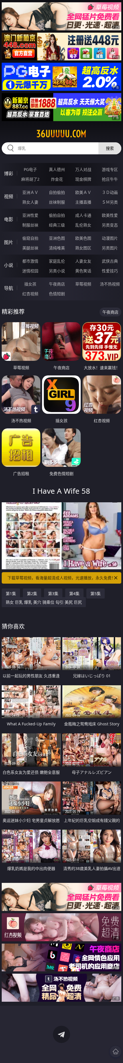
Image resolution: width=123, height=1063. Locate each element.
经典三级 (57, 225)
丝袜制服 (57, 202)
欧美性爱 (110, 215)
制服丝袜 (30, 225)
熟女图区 (83, 248)
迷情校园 (30, 270)
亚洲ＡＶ (30, 192)
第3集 (53, 593)
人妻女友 (83, 261)
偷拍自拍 (57, 215)
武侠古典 (110, 261)
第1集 (11, 593)
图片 (8, 242)
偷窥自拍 (30, 238)
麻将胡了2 (30, 179)
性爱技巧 (110, 270)
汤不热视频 (110, 284)
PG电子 (30, 169)
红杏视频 (30, 293)
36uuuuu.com (61, 133)
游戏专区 (110, 169)
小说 (8, 265)
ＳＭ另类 (110, 202)
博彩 (8, 173)
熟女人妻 (30, 202)
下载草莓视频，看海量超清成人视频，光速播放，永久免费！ (61, 577)
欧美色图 (83, 238)
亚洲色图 (57, 238)
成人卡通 (83, 215)
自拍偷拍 (57, 192)
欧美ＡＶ (83, 192)
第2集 (32, 593)
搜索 (110, 148)
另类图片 (110, 248)
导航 (8, 288)
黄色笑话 (83, 270)
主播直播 (83, 202)
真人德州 (57, 169)
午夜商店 (57, 284)
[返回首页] (115, 1051)
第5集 (95, 593)
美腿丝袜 (30, 248)
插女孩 (30, 284)
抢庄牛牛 (110, 179)
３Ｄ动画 (110, 192)
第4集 (74, 593)
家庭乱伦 (57, 261)
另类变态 (110, 225)
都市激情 (30, 261)
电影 (8, 219)
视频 (8, 196)
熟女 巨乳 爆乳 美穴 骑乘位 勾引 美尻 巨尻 (44, 602)
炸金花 (57, 179)
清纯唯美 (57, 248)
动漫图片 (110, 238)
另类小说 (57, 270)
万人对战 (83, 169)
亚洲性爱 (30, 215)
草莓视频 (83, 284)
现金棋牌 (83, 179)
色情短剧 (57, 293)
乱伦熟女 (83, 225)
